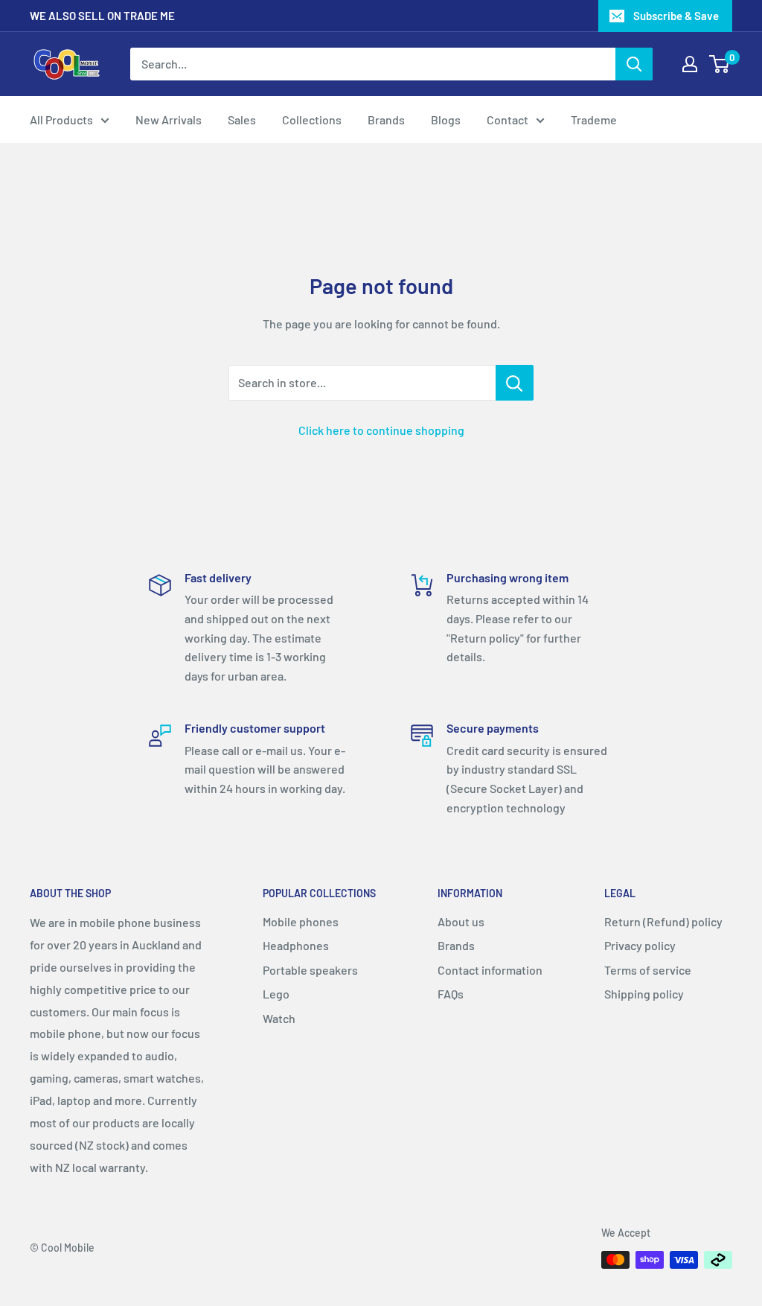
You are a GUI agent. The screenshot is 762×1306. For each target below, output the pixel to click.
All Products (61, 119)
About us (461, 921)
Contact (507, 119)
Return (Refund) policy (663, 921)
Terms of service (647, 970)
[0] (720, 64)
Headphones (296, 945)
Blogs (446, 119)
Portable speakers (310, 970)
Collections (312, 119)
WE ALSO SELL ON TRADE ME (102, 15)
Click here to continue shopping (381, 430)
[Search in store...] (515, 383)
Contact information (490, 970)
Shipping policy (644, 994)
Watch (279, 1018)
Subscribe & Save (676, 15)
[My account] (689, 64)
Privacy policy (640, 945)
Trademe (594, 119)
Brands (386, 119)
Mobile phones (301, 921)
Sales (242, 119)
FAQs (451, 994)
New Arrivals (168, 119)
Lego (276, 994)
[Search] (634, 64)
